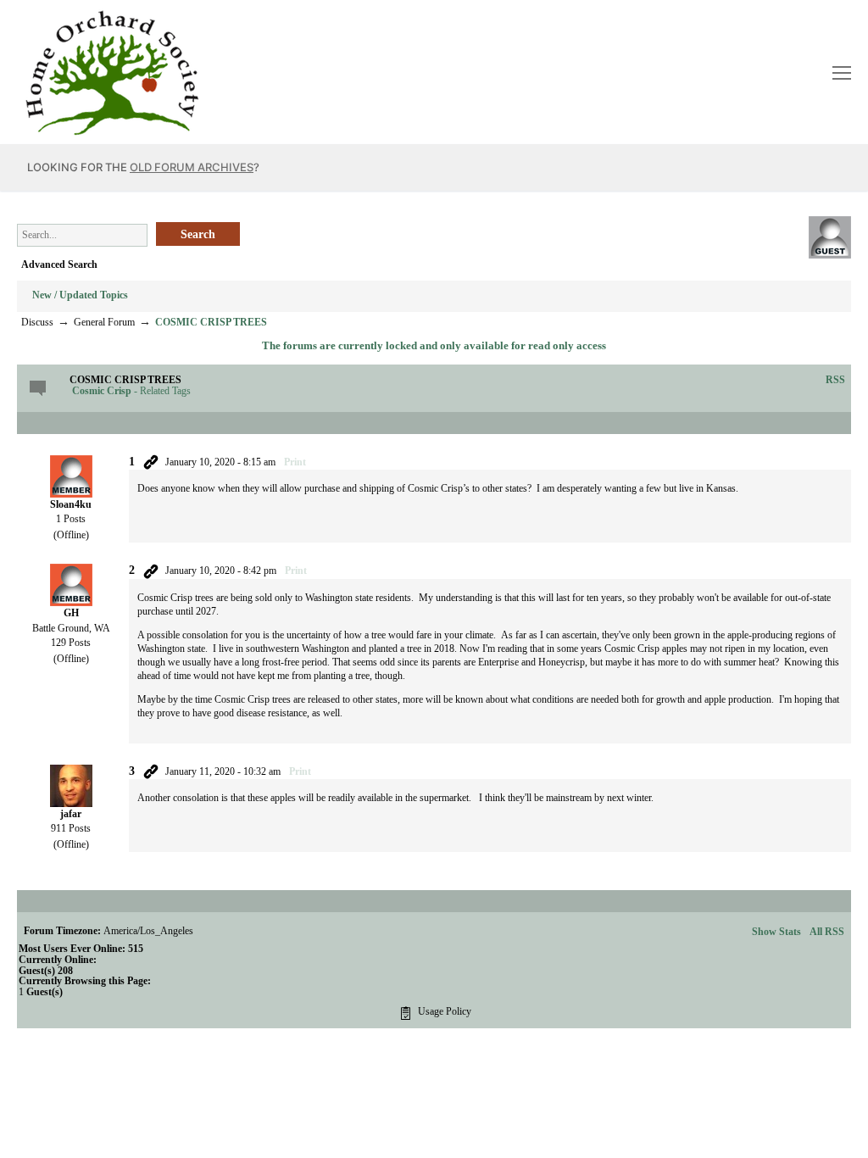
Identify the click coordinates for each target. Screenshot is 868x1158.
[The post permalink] (151, 462)
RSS (835, 380)
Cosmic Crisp (101, 391)
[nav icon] (841, 72)
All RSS (827, 932)
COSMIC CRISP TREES (211, 322)
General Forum (104, 322)
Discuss (37, 322)
